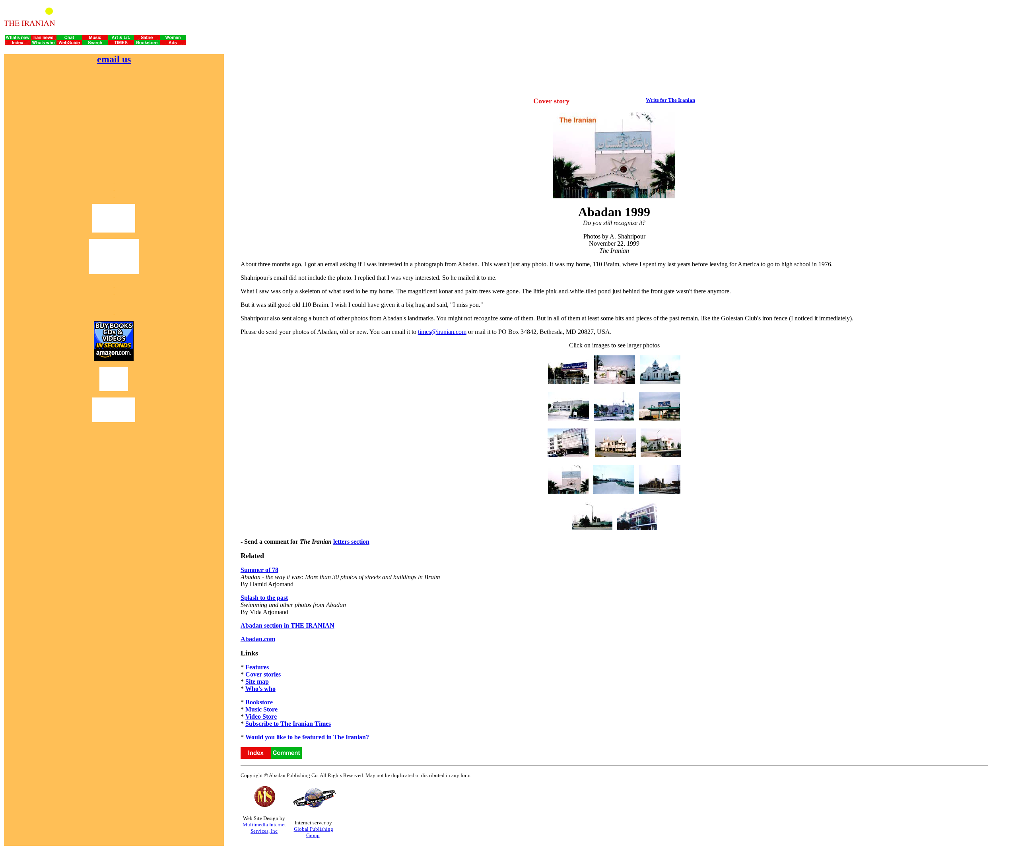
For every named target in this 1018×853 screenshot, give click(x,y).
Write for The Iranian (670, 100)
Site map (257, 681)
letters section (351, 541)
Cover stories (263, 674)
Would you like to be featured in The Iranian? (307, 737)
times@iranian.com (442, 331)
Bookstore (259, 702)
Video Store (261, 716)
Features (257, 667)
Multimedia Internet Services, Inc (264, 828)
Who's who (260, 688)
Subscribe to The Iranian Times (288, 723)
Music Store (261, 709)
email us (114, 59)
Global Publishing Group (313, 832)
